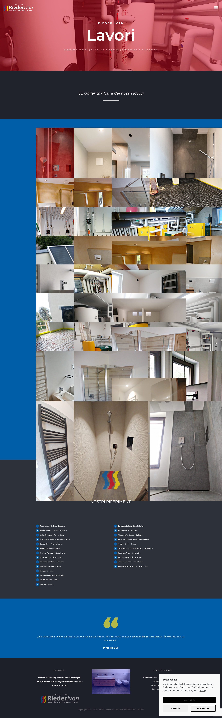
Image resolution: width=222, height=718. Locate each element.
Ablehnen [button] (175, 708)
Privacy (203, 691)
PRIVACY (140, 709)
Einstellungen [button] (203, 708)
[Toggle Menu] (216, 7)
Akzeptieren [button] (189, 700)
